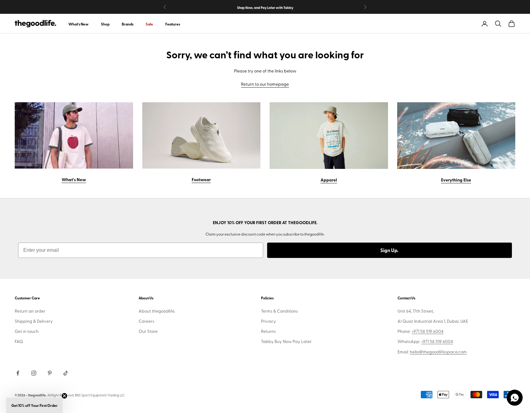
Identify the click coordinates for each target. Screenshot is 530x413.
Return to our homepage (265, 84)
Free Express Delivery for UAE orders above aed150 (265, 9)
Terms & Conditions (279, 311)
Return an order (30, 311)
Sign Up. (389, 250)
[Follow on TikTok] (66, 373)
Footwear (201, 179)
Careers (146, 321)
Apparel (329, 180)
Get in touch (27, 331)
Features (172, 24)
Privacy (268, 321)
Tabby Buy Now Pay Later (286, 341)
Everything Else (456, 180)
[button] (34, 405)
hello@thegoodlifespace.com (438, 352)
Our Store (148, 331)
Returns (268, 331)
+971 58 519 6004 (428, 331)
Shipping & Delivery (34, 321)
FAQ (19, 341)
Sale (149, 24)
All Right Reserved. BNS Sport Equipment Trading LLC (86, 395)
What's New (78, 24)
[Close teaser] (64, 396)
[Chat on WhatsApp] (515, 398)
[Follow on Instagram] (34, 373)
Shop (105, 24)
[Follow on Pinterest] (50, 373)
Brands (127, 24)
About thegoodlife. (157, 311)
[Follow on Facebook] (18, 373)
